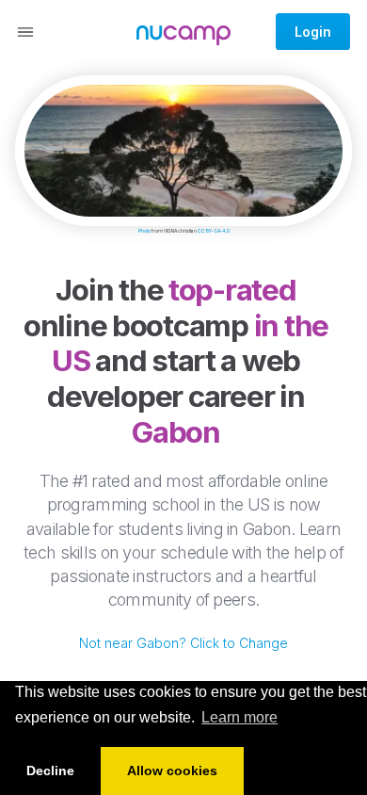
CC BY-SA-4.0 (214, 231)
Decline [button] (50, 770)
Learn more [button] (239, 717)
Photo (144, 231)
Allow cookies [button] (172, 770)
